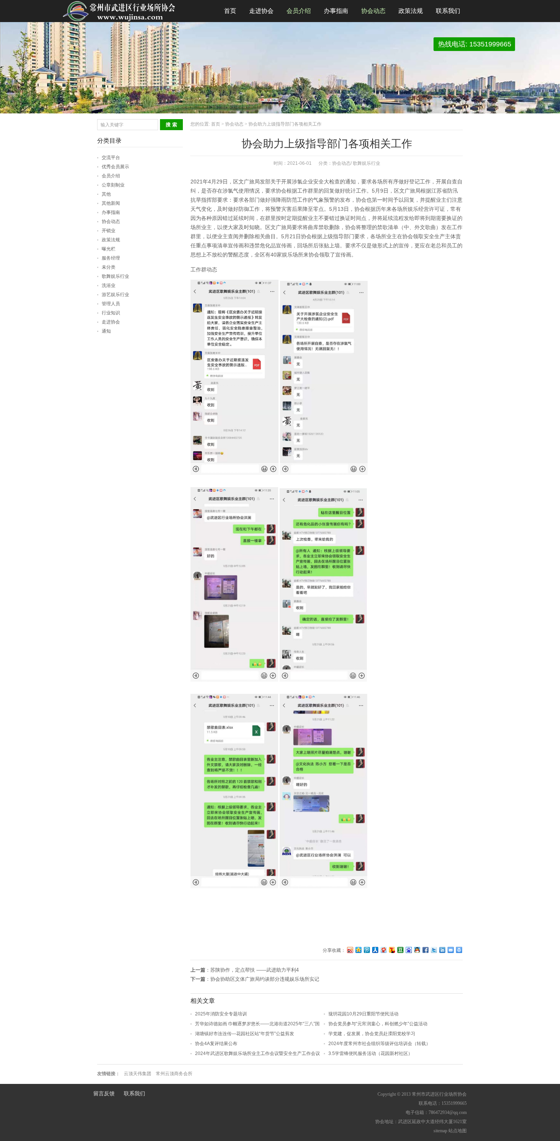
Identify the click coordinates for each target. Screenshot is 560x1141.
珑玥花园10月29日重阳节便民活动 (363, 1014)
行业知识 (111, 313)
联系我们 (448, 11)
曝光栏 (108, 249)
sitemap (440, 1130)
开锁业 (108, 230)
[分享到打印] (458, 950)
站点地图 (457, 1130)
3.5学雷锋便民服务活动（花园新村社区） (370, 1053)
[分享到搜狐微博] (391, 950)
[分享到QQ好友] (417, 950)
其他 (106, 194)
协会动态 (373, 11)
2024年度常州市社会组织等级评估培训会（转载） (379, 1043)
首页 (230, 11)
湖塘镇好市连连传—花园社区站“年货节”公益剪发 (244, 1033)
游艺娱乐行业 (115, 294)
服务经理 (111, 258)
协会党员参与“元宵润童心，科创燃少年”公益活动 (377, 1023)
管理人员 (111, 303)
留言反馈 (104, 1093)
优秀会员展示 (115, 166)
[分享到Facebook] (425, 950)
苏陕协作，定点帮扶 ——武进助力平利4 (254, 970)
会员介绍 (298, 11)
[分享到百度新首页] (408, 950)
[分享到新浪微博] (350, 950)
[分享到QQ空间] (358, 950)
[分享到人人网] (375, 950)
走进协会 (261, 11)
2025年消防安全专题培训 (221, 1014)
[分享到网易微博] (383, 950)
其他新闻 (111, 203)
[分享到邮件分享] (450, 950)
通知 (106, 331)
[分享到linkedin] (442, 950)
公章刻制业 (113, 185)
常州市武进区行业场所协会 (120, 11)
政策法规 (410, 11)
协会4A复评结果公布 (216, 1043)
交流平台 (111, 157)
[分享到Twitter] (433, 950)
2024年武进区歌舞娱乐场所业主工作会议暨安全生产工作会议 (257, 1053)
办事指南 (336, 11)
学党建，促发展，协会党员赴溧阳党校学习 (371, 1033)
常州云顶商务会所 (174, 1073)
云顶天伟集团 (137, 1073)
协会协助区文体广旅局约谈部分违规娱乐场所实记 (264, 979)
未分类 (108, 267)
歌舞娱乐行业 (366, 163)
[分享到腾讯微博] (366, 950)
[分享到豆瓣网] (400, 950)
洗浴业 (108, 285)
